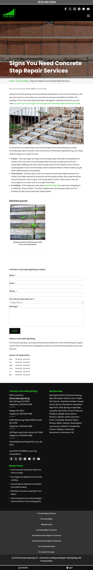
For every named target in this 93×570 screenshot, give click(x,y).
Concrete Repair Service (46, 513)
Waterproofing (46, 524)
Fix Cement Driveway (46, 552)
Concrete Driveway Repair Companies (46, 541)
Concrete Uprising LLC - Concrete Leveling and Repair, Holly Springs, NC (49, 558)
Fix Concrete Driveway (46, 546)
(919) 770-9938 (19, 451)
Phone (13, 291)
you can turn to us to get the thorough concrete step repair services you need (47, 103)
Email (12, 283)
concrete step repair (52, 185)
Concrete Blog (41, 89)
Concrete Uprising (18, 89)
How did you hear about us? (22, 299)
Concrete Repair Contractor (46, 530)
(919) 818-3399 (25, 413)
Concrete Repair (46, 519)
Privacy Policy (47, 561)
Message (14, 306)
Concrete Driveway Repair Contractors (46, 535)
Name (12, 275)
